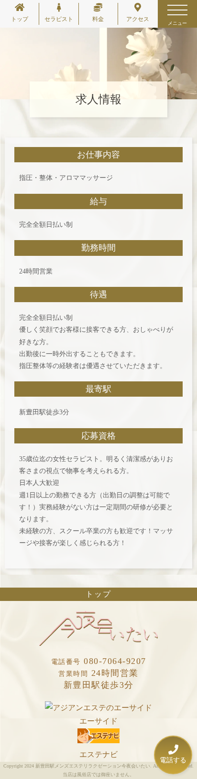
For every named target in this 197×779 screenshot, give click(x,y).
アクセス (137, 19)
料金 (98, 19)
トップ (19, 19)
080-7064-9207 (98, 661)
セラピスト (58, 19)
